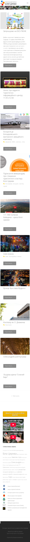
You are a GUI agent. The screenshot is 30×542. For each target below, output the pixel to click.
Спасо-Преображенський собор (12, 465)
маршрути (5, 474)
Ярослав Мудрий (21, 467)
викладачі (9, 469)
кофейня (19, 472)
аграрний (5, 469)
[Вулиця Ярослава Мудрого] (15, 280)
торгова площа (20, 479)
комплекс (18, 142)
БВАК (13, 142)
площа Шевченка (16, 477)
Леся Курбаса (12, 256)
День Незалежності (21, 454)
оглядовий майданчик (18, 474)
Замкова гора (16, 457)
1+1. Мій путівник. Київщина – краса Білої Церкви (12, 217)
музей (5, 186)
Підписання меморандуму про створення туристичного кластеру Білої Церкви (14, 177)
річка (4, 479)
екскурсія (15, 184)
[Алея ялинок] (15, 244)
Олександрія (16, 462)
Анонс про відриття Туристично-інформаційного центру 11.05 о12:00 (13, 94)
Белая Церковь (20, 450)
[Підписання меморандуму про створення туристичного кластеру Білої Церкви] (15, 169)
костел (15, 472)
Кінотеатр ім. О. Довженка (14, 322)
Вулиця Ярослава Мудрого (14, 288)
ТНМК (11, 467)
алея (6, 256)
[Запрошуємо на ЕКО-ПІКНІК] (15, 22)
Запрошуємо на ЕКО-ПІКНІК (14, 31)
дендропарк (22, 469)
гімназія (16, 469)
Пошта (23, 462)
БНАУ (11, 450)
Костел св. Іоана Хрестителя (11, 459)
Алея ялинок (8, 254)
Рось (4, 465)
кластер (21, 184)
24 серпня (5, 450)
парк (10, 477)
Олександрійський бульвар (14, 356)
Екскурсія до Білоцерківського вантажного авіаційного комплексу (13, 135)
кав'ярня (11, 472)
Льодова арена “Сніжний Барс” (13, 375)
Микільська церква (7, 462)
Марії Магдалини (21, 459)
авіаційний (8, 142)
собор (7, 479)
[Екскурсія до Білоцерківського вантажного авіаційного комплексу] (15, 121)
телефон (14, 479)
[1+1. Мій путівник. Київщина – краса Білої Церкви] (15, 206)
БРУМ (13, 450)
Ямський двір (15, 467)
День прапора (8, 457)
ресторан (22, 477)
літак (23, 142)
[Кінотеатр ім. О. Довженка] (15, 320)
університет (7, 481)
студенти (10, 479)
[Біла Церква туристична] (8, 3)
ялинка (19, 256)
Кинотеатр (8, 325)
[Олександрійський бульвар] (15, 352)
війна (13, 469)
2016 (8, 450)
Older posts (16, 396)
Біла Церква (8, 184)
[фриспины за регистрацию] (15, 83)
